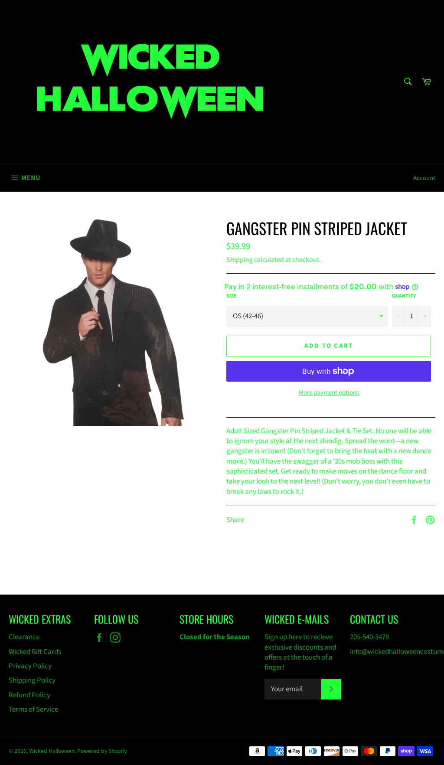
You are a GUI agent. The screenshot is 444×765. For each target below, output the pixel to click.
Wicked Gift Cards (35, 652)
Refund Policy (29, 695)
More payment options (329, 393)
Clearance (24, 637)
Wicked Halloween (52, 751)
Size (231, 296)
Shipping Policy (32, 680)
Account (424, 178)
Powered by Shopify (102, 751)
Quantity (404, 296)
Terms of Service (33, 709)
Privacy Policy (30, 666)
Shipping (239, 260)
